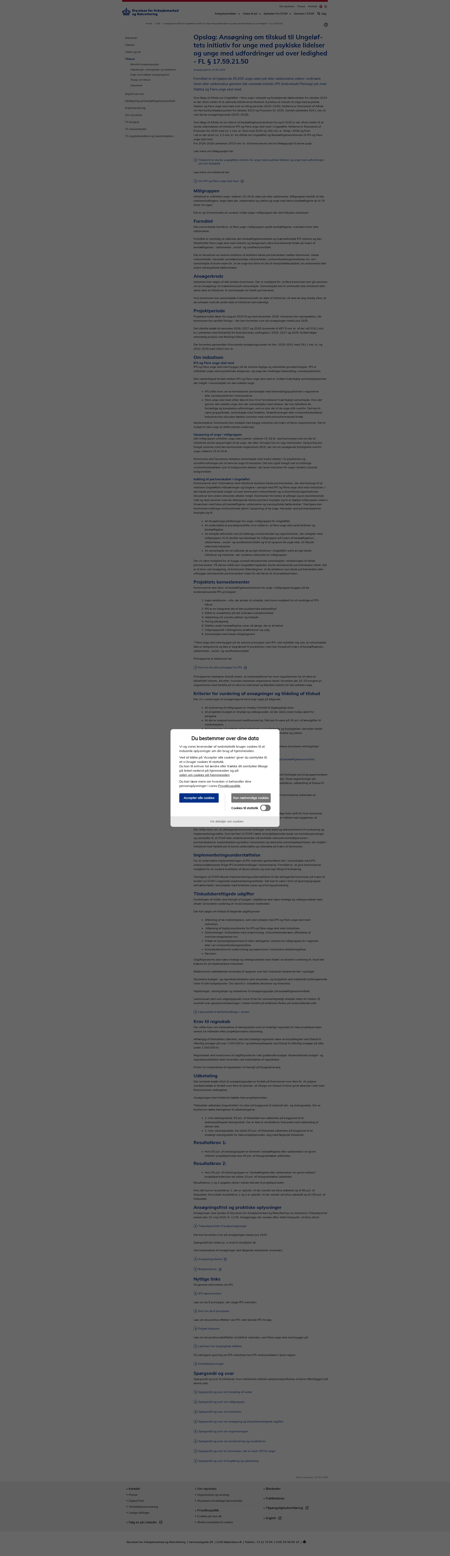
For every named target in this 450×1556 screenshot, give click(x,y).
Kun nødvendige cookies (251, 798)
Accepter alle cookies (199, 798)
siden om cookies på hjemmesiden (204, 775)
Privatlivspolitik (229, 786)
